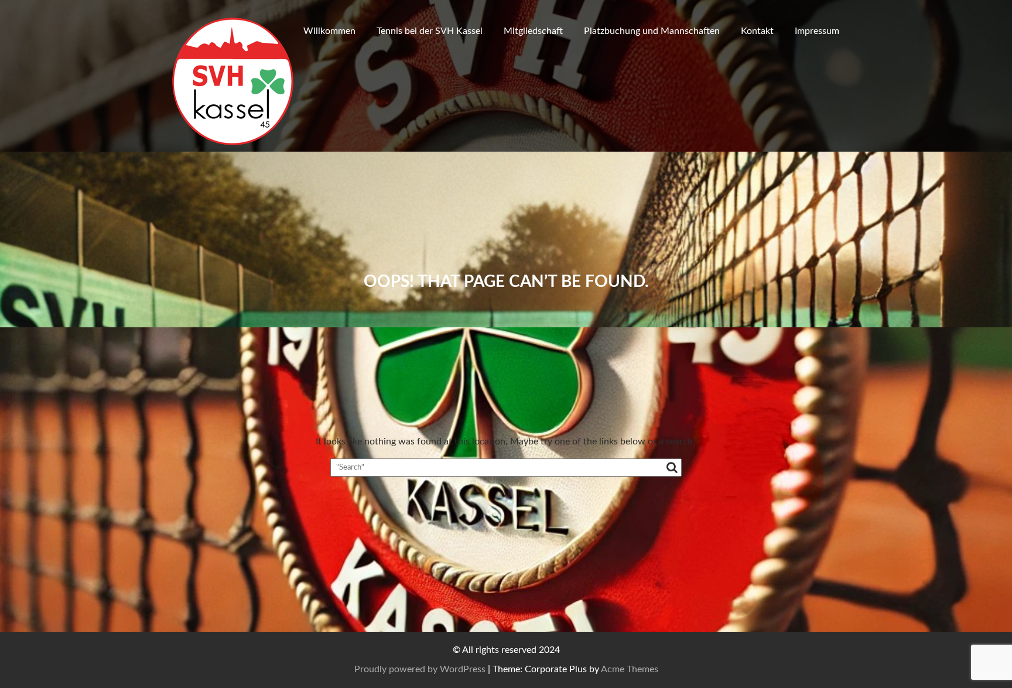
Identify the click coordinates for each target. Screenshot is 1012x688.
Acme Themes (629, 669)
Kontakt (757, 31)
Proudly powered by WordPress (420, 669)
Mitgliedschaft (533, 31)
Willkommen (329, 31)
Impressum (817, 31)
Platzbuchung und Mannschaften (652, 31)
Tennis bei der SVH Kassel (430, 31)
